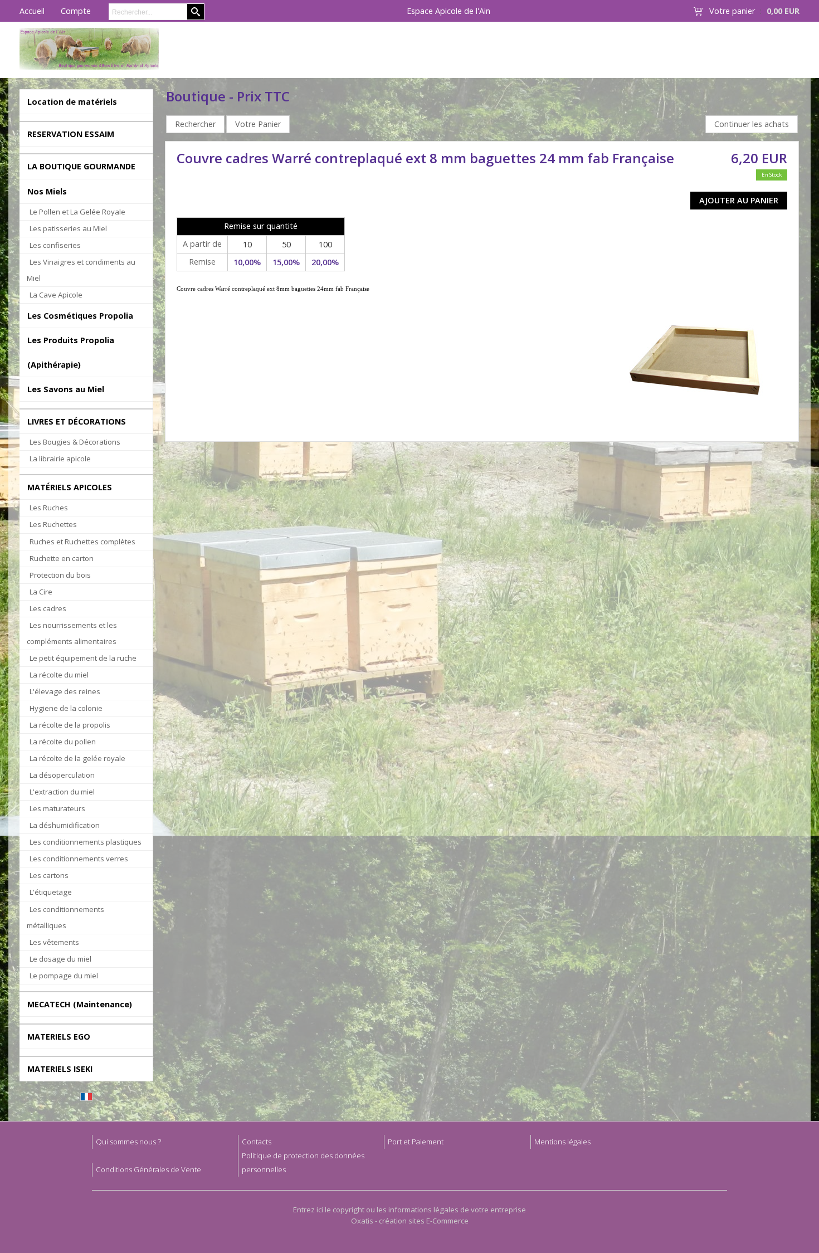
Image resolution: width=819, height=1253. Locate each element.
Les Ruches (49, 508)
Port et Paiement (415, 1142)
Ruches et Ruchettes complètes (82, 542)
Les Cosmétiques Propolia (80, 315)
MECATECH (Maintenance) (79, 1004)
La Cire (41, 592)
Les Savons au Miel (65, 389)
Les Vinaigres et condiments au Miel (81, 270)
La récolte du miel (59, 675)
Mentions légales (562, 1142)
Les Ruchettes (53, 524)
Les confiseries (55, 245)
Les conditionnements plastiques (86, 842)
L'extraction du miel (62, 792)
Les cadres (48, 608)
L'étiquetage (51, 892)
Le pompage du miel (64, 976)
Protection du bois (60, 575)
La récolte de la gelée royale (77, 758)
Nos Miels (47, 191)
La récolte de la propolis (70, 725)
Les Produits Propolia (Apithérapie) (70, 352)
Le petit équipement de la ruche (83, 658)
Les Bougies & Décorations (75, 442)
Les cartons (49, 875)
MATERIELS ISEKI (59, 1069)
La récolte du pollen (63, 742)
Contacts (256, 1142)
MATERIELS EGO (58, 1036)
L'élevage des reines (65, 691)
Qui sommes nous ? (128, 1142)
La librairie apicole (60, 459)
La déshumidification (65, 825)
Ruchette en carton (62, 558)
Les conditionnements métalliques (65, 917)
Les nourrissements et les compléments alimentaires (72, 633)
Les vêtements (54, 942)
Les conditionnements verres (79, 859)
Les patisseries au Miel (68, 228)
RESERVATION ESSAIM (70, 134)
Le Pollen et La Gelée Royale (77, 212)
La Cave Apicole (56, 295)
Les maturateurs (57, 808)
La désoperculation (62, 775)
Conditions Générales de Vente (148, 1169)
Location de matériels (72, 101)
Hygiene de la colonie (66, 708)
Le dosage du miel (60, 959)
